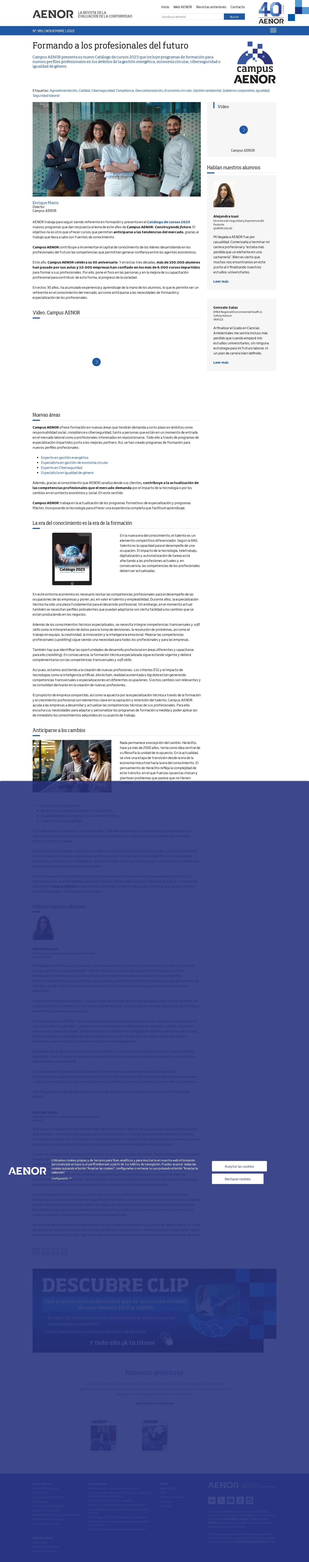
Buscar (234, 16)
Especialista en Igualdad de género (67, 472)
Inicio (165, 6)
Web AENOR (182, 6)
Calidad (84, 90)
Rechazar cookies (238, 1178)
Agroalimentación (63, 90)
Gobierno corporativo (238, 90)
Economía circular (177, 90)
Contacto (238, 6)
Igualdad (262, 90)
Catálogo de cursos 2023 (117, 57)
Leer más (220, 281)
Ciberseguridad (102, 90)
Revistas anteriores (211, 6)
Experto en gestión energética (64, 457)
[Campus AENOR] (243, 129)
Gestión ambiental (207, 90)
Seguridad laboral (46, 95)
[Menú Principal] (273, 30)
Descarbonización (149, 90)
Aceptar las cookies (239, 1166)
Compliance (125, 90)
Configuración (62, 1178)
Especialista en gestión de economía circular (74, 462)
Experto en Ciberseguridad (61, 467)
